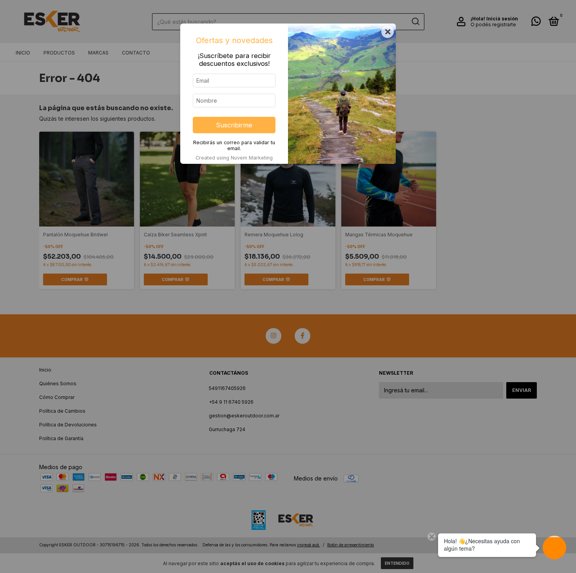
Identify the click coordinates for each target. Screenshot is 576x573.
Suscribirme (234, 125)
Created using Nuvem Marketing (234, 158)
